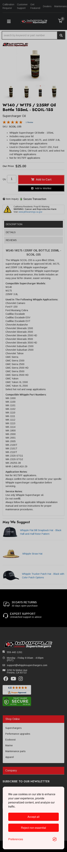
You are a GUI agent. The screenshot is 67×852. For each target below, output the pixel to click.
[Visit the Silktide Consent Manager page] (55, 839)
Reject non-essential (33, 828)
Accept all (33, 817)
